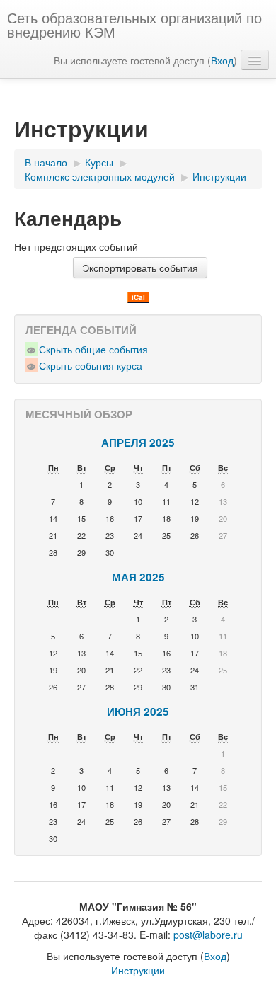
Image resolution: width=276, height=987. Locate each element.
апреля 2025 (138, 442)
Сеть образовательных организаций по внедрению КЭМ (134, 24)
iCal (138, 297)
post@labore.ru (208, 935)
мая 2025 (138, 577)
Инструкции (138, 970)
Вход (222, 60)
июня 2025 (138, 711)
